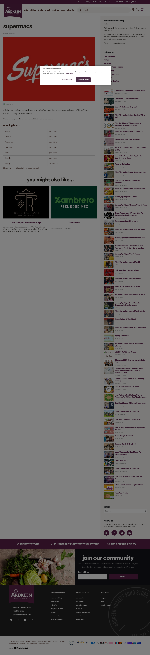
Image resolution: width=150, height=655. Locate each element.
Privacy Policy (69, 73)
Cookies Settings (67, 79)
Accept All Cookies (83, 79)
